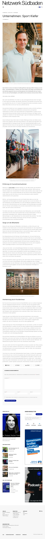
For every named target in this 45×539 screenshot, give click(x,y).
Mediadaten (25, 513)
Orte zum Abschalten (13, 467)
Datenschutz (18, 534)
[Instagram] (40, 514)
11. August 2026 (11, 463)
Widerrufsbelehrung (10, 534)
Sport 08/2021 (10, 12)
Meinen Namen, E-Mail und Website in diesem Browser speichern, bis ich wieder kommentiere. (21, 397)
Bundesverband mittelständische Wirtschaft (11, 525)
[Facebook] (39, 514)
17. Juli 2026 (11, 457)
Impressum (24, 534)
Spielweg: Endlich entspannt (13, 455)
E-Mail (18, 391)
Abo (24, 512)
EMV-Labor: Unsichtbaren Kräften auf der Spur (14, 473)
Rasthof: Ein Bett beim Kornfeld (14, 461)
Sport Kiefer (12, 187)
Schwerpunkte (5, 12)
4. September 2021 (5, 19)
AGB (3, 534)
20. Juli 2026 (11, 475)
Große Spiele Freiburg (7, 527)
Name (5, 391)
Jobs (24, 514)
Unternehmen (15, 12)
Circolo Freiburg (5, 526)
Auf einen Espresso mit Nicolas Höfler (14, 448)
